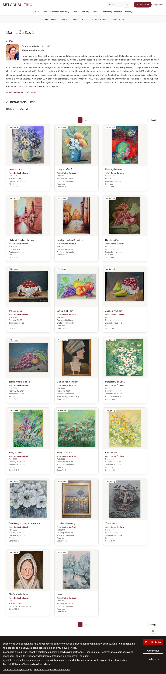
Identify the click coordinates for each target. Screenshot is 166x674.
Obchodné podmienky (59, 11)
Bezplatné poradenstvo (112, 11)
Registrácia (158, 4)
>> (153, 126)
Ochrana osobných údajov (17, 669)
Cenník (75, 11)
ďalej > (153, 120)
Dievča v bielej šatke (18, 594)
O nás (44, 11)
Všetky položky (49, 19)
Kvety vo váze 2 (64, 169)
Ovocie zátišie (112, 239)
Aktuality (85, 11)
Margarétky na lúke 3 (115, 381)
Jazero (60, 594)
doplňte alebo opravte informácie (21, 91)
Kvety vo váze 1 (16, 169)
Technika (64, 19)
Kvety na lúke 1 (112, 452)
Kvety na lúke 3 (16, 452)
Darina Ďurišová (21, 173)
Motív (75, 19)
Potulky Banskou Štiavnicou (70, 239)
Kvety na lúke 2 (64, 452)
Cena (84, 19)
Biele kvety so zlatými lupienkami (24, 523)
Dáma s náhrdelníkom (67, 381)
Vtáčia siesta (111, 523)
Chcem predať (117, 19)
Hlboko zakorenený (66, 523)
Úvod (36, 11)
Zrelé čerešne (15, 310)
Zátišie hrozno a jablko (19, 381)
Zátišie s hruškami (114, 310)
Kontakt (96, 11)
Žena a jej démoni (113, 169)
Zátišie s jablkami (65, 310)
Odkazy (128, 11)
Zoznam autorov (99, 19)
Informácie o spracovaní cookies (52, 669)
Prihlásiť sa (144, 4)
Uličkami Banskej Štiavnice (21, 239)
